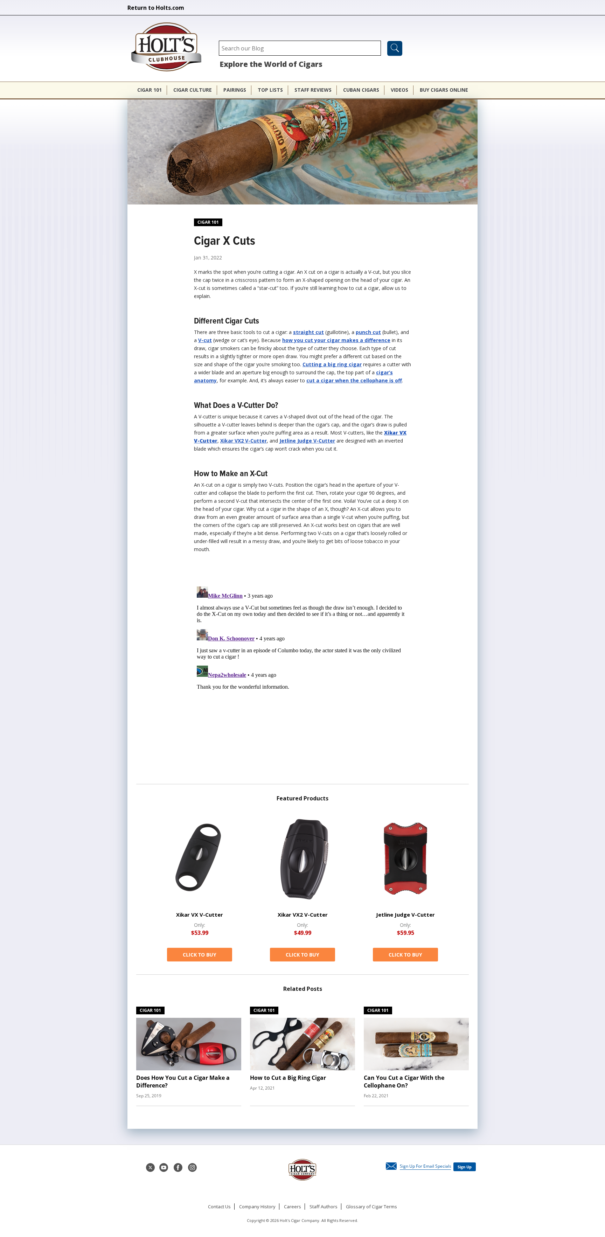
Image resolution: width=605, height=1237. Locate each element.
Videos (399, 89)
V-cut (205, 340)
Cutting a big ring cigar (332, 364)
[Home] (169, 47)
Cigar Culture (192, 89)
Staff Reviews (313, 89)
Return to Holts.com (155, 8)
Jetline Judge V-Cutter (307, 440)
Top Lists (270, 89)
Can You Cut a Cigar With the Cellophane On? (404, 1081)
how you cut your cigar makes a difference (336, 340)
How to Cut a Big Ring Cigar (288, 1078)
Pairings (234, 89)
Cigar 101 (149, 89)
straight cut (308, 332)
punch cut (368, 332)
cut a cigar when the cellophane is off (354, 380)
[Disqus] (302, 671)
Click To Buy (199, 954)
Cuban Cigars (361, 89)
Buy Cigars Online (444, 89)
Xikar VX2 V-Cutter (243, 440)
